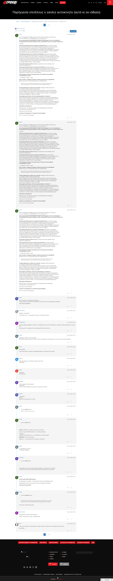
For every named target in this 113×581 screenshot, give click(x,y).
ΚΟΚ (93, 542)
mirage (20, 335)
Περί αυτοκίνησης (21, 28)
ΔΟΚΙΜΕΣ (52, 554)
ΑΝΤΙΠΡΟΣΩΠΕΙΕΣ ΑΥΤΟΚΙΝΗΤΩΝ (28, 542)
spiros (20, 369)
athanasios (21, 381)
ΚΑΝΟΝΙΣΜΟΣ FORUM (48, 574)
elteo (20, 523)
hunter (20, 297)
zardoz (20, 34)
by (54, 579)
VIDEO (64, 556)
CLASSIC (64, 554)
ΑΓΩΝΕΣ (64, 552)
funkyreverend (22, 322)
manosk (20, 358)
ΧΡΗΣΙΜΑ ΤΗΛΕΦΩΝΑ (83, 542)
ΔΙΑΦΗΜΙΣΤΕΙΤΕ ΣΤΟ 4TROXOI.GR (72, 574)
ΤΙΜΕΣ (51, 556)
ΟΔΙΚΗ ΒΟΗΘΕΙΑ (53, 542)
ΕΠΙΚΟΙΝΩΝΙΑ (59, 574)
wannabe (21, 393)
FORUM (52, 558)
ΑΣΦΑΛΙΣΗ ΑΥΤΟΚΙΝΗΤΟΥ (67, 542)
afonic (20, 346)
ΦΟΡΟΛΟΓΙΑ (43, 542)
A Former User (22, 310)
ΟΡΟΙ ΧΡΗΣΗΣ (38, 574)
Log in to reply (73, 31)
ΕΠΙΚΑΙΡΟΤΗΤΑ (54, 552)
